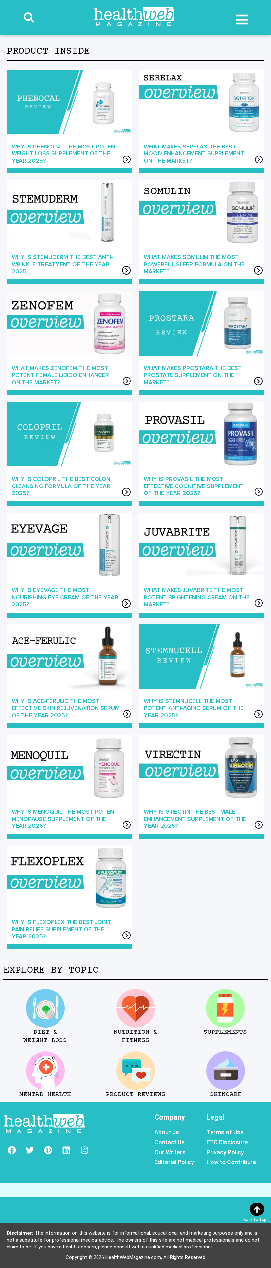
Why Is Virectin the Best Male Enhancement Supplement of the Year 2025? (195, 818)
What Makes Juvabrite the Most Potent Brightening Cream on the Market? (197, 597)
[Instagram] (84, 1150)
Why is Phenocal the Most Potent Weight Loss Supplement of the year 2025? (65, 153)
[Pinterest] (48, 1150)
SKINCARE (226, 1094)
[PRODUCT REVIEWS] (135, 1070)
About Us (166, 1132)
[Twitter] (29, 1150)
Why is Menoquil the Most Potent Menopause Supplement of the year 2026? (65, 818)
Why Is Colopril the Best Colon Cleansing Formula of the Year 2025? (61, 486)
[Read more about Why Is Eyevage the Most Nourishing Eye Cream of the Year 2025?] (126, 604)
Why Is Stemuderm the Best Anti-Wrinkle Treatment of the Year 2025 (62, 264)
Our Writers (170, 1152)
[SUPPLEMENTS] (225, 1008)
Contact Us (169, 1142)
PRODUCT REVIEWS (135, 1094)
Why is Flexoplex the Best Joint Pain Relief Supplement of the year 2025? (61, 929)
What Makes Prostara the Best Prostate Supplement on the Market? (193, 375)
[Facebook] (11, 1150)
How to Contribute (231, 1162)
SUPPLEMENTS (225, 1032)
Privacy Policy (225, 1152)
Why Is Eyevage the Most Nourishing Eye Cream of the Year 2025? (65, 597)
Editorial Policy (174, 1162)
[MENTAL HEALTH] (45, 1070)
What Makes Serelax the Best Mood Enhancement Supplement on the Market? (194, 153)
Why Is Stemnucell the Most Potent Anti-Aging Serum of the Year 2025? (194, 708)
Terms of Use (225, 1132)
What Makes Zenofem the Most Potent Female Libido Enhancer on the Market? (60, 375)
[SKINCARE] (225, 1070)
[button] (29, 17)
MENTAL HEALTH (45, 1094)
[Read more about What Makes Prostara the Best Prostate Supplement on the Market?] (258, 382)
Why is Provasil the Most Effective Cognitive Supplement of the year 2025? (194, 486)
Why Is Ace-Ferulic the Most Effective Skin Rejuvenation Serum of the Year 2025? (66, 708)
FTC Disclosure (227, 1142)
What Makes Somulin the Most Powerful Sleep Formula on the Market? (194, 264)
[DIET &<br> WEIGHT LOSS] (45, 1008)
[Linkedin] (66, 1150)
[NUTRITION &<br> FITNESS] (135, 1008)
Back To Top (254, 1219)
